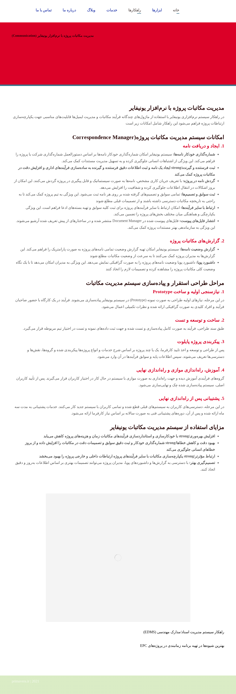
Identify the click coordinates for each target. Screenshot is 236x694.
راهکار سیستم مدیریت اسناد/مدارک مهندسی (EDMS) (183, 632)
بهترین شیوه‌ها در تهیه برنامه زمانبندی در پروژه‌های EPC (182, 646)
